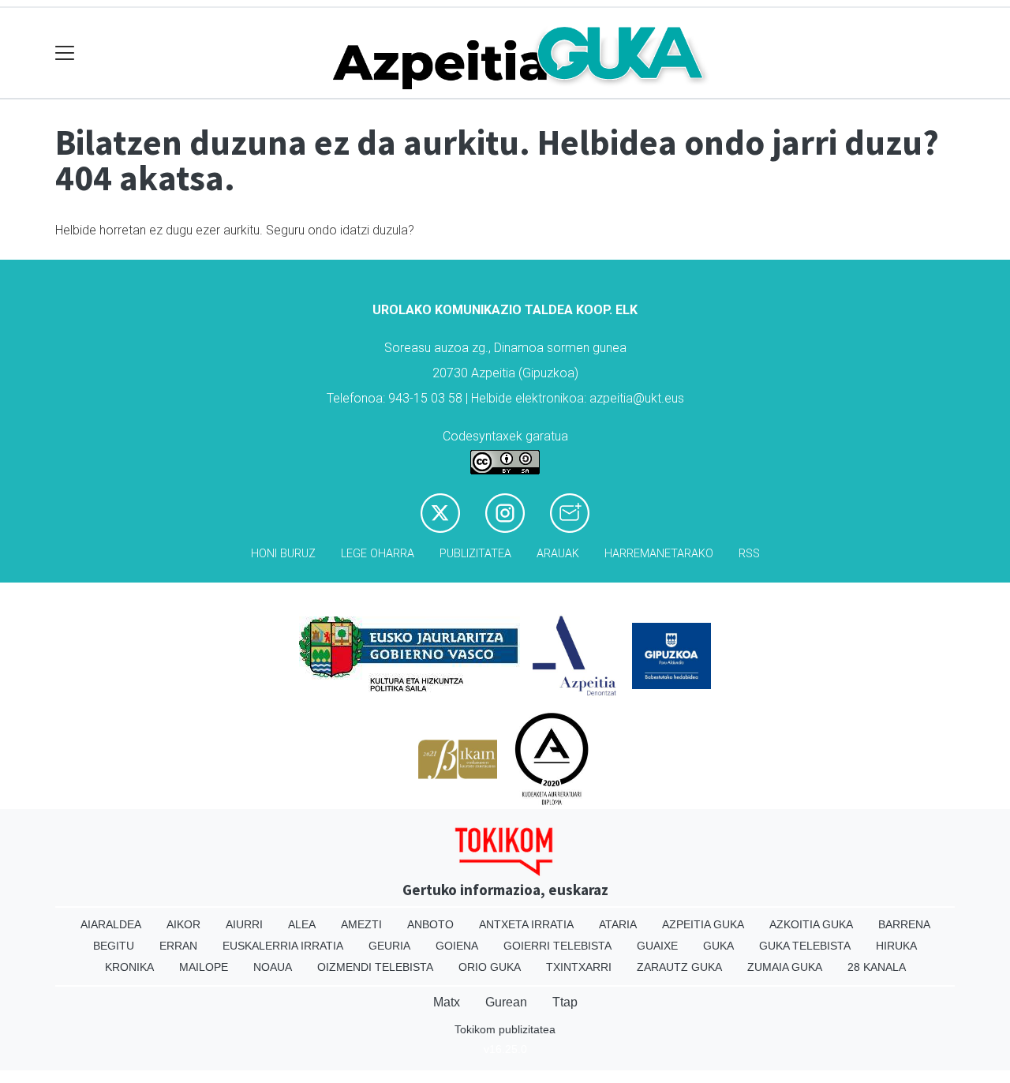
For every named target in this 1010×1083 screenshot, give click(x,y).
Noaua (272, 967)
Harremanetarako (658, 553)
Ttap (565, 1002)
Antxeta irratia (526, 924)
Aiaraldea (110, 924)
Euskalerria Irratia (283, 945)
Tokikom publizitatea (505, 1029)
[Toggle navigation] (65, 53)
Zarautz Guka (679, 967)
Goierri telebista (557, 945)
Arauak (558, 553)
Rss (749, 553)
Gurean (506, 1002)
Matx (446, 1002)
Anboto (430, 924)
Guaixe (657, 945)
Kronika (129, 967)
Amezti (361, 924)
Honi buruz (283, 553)
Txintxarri (579, 967)
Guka (718, 945)
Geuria (389, 945)
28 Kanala (876, 967)
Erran (178, 945)
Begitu (113, 945)
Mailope (203, 967)
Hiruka (896, 945)
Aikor (183, 924)
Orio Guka (489, 967)
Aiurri (244, 924)
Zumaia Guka (784, 967)
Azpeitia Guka (703, 924)
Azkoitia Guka (811, 924)
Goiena (457, 945)
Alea (302, 924)
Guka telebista (805, 945)
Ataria (618, 924)
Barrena (904, 924)
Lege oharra (377, 553)
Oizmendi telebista (375, 967)
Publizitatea (475, 553)
